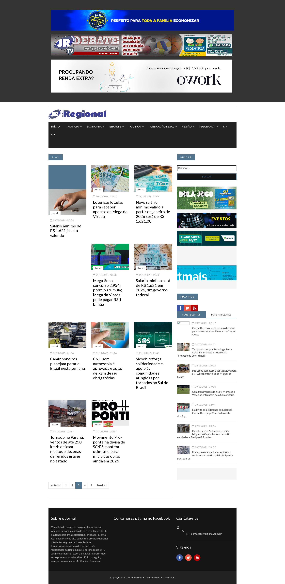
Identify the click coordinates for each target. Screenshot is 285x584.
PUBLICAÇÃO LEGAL (161, 126)
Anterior (56, 485)
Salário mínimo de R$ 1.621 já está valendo (65, 230)
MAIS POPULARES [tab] (221, 314)
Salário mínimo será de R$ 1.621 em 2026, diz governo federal (153, 287)
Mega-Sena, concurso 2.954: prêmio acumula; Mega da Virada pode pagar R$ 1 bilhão (107, 292)
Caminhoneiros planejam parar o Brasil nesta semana (67, 363)
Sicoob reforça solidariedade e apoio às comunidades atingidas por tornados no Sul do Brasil (152, 373)
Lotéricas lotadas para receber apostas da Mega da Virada (110, 209)
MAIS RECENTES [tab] (191, 314)
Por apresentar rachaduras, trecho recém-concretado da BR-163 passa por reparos (205, 455)
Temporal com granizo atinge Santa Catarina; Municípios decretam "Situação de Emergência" (204, 352)
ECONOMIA (94, 126)
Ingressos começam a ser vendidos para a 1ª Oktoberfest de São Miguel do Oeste (207, 373)
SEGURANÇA (207, 126)
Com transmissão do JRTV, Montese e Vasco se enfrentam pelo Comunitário (213, 393)
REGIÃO (187, 126)
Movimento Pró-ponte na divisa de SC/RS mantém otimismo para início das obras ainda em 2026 (109, 449)
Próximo (101, 485)
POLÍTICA (135, 126)
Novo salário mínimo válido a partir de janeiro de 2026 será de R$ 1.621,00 (153, 211)
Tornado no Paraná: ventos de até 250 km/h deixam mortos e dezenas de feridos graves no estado (67, 449)
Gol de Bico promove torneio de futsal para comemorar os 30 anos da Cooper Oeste (214, 331)
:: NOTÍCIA (72, 126)
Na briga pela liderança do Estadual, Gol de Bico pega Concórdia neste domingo (204, 412)
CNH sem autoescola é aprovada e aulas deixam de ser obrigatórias (107, 368)
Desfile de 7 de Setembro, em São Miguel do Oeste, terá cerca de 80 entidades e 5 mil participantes (203, 434)
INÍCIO (55, 126)
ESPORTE (115, 126)
